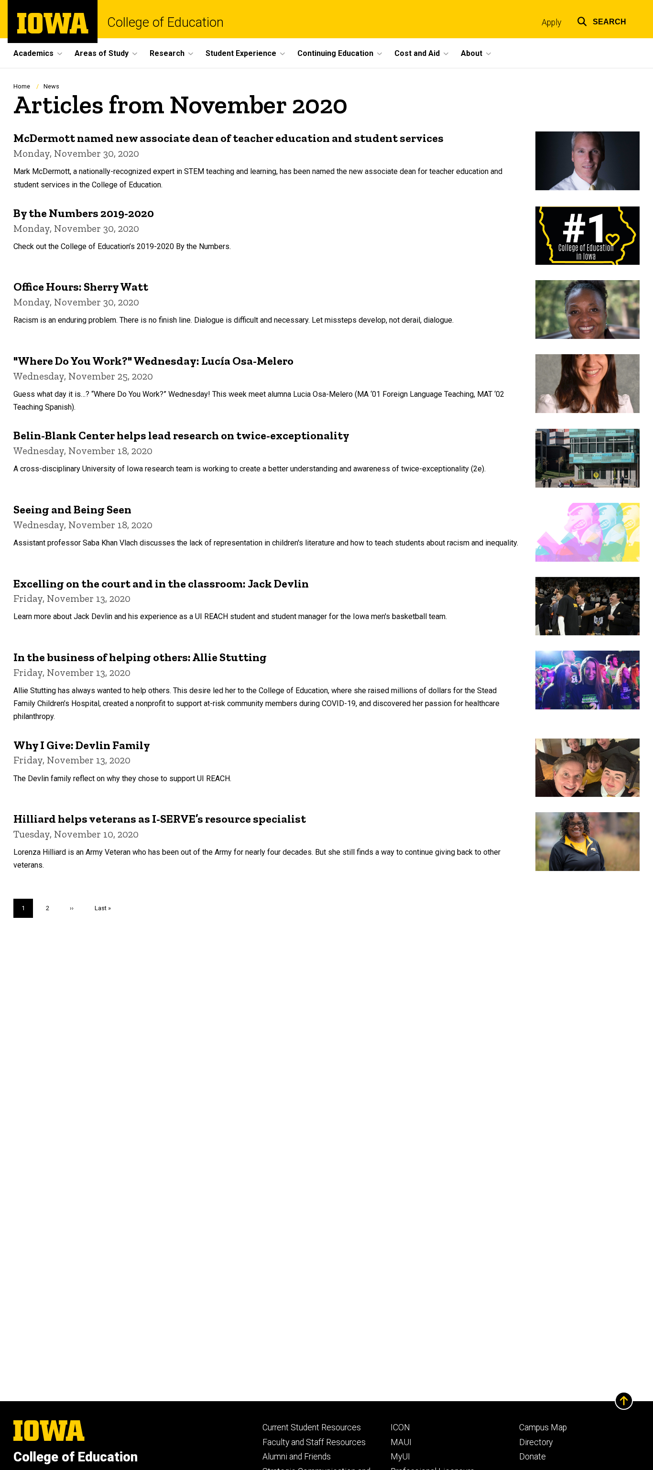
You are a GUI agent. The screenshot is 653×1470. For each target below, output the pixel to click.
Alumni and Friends (296, 1456)
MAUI (401, 1442)
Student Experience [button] (241, 53)
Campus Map (543, 1427)
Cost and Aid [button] (417, 53)
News (51, 86)
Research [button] (167, 53)
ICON (400, 1427)
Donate (532, 1456)
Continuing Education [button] (335, 53)
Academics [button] (33, 53)
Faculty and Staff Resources (314, 1442)
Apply (551, 22)
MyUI (400, 1456)
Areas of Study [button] (102, 53)
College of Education (165, 22)
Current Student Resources (311, 1427)
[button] (602, 20)
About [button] (471, 53)
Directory (536, 1442)
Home (21, 86)
